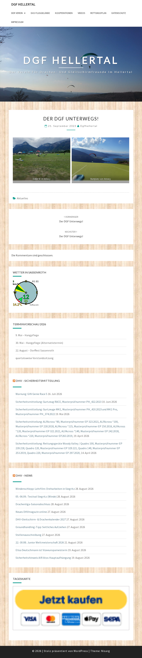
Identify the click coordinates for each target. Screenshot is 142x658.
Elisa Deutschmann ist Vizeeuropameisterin (41, 550)
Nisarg (105, 651)
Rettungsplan (98, 13)
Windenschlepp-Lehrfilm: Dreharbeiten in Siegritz (45, 488)
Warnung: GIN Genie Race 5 (31, 394)
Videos (81, 13)
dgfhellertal (88, 125)
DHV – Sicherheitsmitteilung (38, 380)
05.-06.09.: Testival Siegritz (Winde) (36, 496)
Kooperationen (64, 13)
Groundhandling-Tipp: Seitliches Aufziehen (41, 527)
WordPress (81, 651)
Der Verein (17, 13)
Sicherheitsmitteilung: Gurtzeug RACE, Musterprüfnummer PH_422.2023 (58, 401)
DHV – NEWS (24, 475)
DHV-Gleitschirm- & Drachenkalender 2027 (41, 519)
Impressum (17, 22)
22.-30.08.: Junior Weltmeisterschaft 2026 (40, 542)
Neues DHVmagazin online (31, 511)
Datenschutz (119, 13)
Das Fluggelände (40, 13)
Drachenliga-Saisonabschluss (33, 504)
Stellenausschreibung (28, 535)
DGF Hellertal (23, 4)
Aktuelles (22, 198)
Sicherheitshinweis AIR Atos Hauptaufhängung (43, 557)
